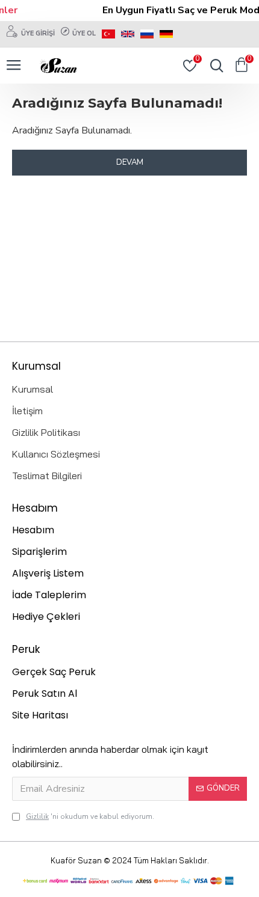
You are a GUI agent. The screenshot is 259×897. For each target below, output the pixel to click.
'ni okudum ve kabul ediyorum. (90, 816)
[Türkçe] (108, 34)
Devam (129, 162)
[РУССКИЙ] (147, 34)
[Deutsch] (166, 34)
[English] (127, 34)
